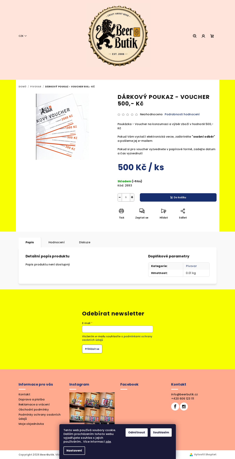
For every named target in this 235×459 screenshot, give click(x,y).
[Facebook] (175, 406)
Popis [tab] (30, 242)
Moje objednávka (31, 424)
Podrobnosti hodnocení (182, 114)
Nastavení (74, 451)
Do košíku (180, 197)
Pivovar (191, 266)
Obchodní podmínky (34, 410)
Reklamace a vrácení (34, 404)
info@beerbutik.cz (184, 394)
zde (108, 442)
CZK (21, 36)
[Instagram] (184, 406)
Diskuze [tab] (84, 242)
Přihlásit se (92, 349)
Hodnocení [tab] (57, 242)
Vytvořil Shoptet (205, 454)
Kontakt (24, 394)
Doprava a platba (32, 399)
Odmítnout (136, 432)
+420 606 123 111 (182, 399)
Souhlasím (161, 432)
